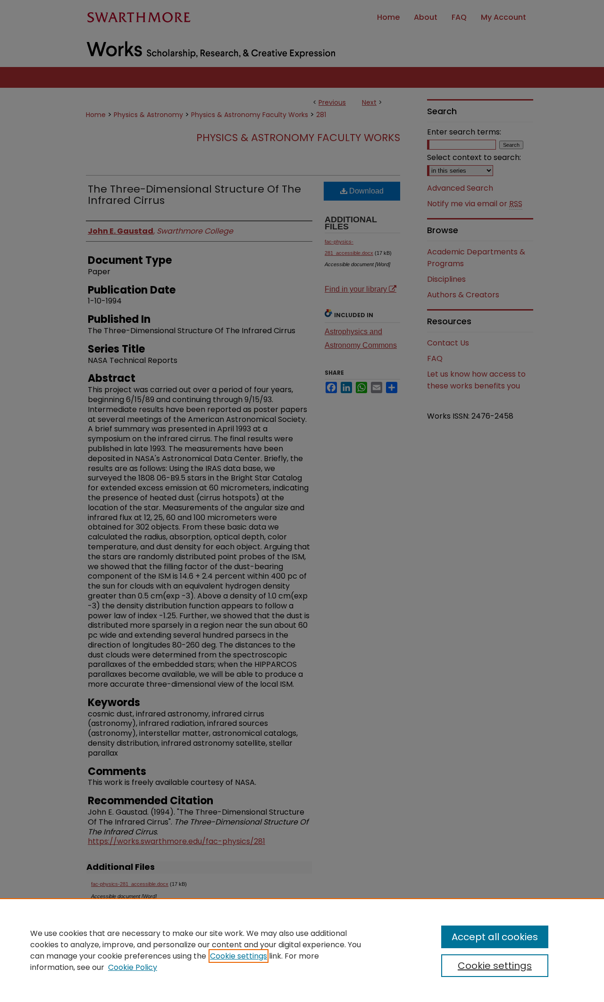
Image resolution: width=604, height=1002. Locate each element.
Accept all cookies (495, 936)
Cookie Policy (132, 967)
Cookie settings (238, 956)
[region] (302, 950)
